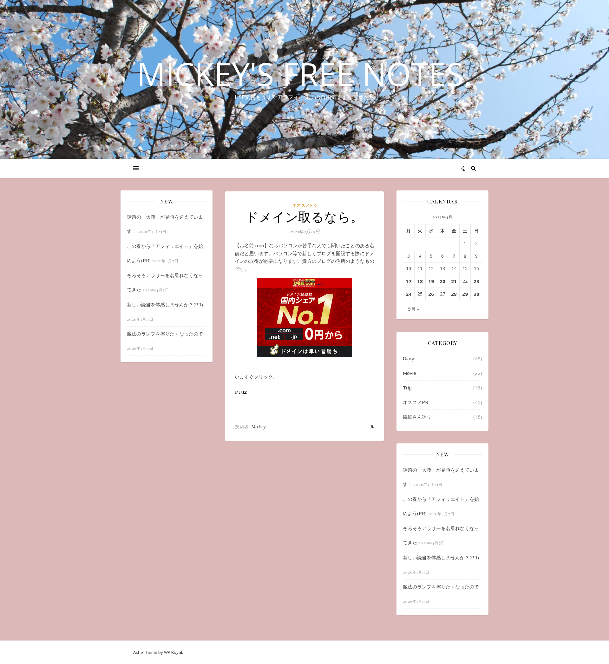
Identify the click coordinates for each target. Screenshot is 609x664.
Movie (409, 373)
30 (476, 294)
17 (408, 281)
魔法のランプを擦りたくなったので (165, 333)
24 (408, 294)
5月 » (413, 309)
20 (442, 281)
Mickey (259, 426)
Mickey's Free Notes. (304, 74)
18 (420, 281)
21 (454, 281)
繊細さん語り (417, 417)
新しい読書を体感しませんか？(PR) (165, 304)
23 (476, 281)
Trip (407, 387)
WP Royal (173, 652)
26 (431, 294)
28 (454, 294)
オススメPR (304, 205)
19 (431, 281)
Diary (408, 358)
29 (465, 294)
